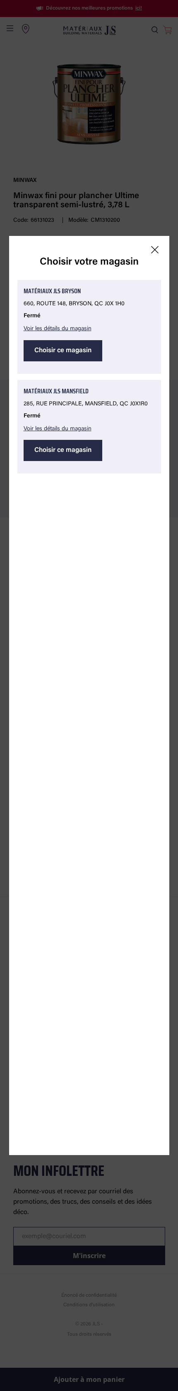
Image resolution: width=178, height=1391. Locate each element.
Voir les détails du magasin (57, 329)
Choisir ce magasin (62, 350)
